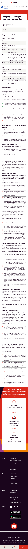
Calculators (12, 495)
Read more (6, 8)
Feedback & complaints (15, 502)
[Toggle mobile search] (26, 2)
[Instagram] (17, 507)
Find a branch (13, 469)
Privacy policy (20, 535)
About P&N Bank (14, 476)
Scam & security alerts (14, 537)
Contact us (12, 467)
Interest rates (13, 492)
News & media (13, 483)
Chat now (14, 547)
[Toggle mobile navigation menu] (1, 2)
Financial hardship (14, 497)
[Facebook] (11, 507)
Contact (4, 547)
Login (23, 547)
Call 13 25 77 (13, 458)
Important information (9, 535)
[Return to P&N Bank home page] (14, 2)
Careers (12, 481)
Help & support (13, 490)
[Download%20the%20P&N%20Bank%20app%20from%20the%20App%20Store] (18, 512)
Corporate (12, 485)
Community (12, 478)
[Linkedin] (14, 507)
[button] (26, 7)
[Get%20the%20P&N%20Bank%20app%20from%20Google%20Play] (18, 517)
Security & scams (14, 499)
